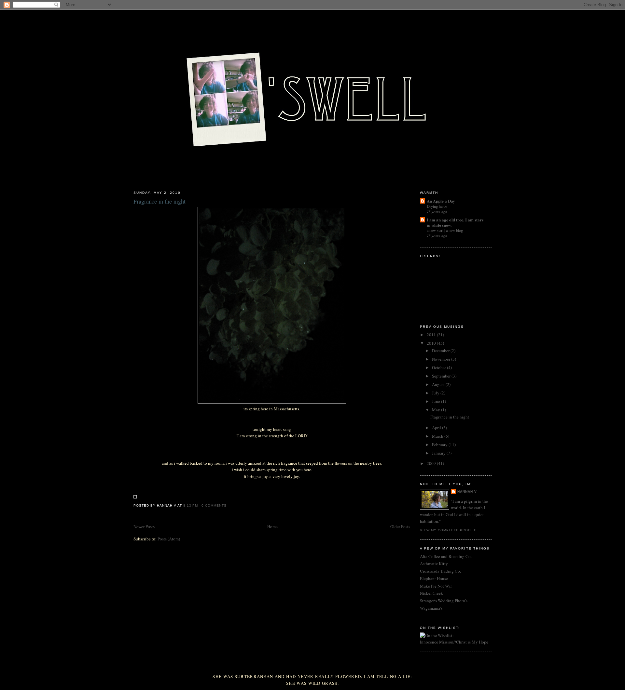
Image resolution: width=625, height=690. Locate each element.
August (439, 384)
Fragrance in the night (159, 201)
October (439, 367)
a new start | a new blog (445, 230)
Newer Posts (144, 526)
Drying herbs (437, 206)
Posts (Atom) (169, 539)
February (440, 444)
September (441, 376)
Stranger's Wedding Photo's (443, 601)
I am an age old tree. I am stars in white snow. (455, 222)
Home (272, 526)
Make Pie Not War (436, 586)
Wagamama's (431, 608)
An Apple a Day (441, 201)
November (441, 359)
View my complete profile (448, 530)
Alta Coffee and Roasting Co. (446, 556)
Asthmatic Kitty (434, 563)
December (441, 350)
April (437, 428)
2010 (432, 343)
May (436, 410)
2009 (432, 463)
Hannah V (467, 491)
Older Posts (400, 526)
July (436, 393)
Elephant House (434, 578)
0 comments (214, 505)
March (438, 436)
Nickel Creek (431, 593)
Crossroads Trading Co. (440, 571)
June (436, 401)
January (439, 453)
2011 (432, 335)
